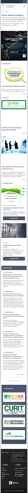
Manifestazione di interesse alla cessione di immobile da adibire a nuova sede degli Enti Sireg (13, 276)
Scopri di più (14, 52)
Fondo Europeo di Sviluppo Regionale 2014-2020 (11, 129)
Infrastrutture (5, 474)
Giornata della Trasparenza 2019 (13, 86)
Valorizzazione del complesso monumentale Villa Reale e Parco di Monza (13, 316)
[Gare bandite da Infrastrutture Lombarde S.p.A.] (14, 151)
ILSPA (2, 11)
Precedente (11, 380)
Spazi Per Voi (18, 472)
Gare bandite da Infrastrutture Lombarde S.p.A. (12, 168)
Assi (2, 478)
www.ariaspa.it (14, 25)
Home (7, 11)
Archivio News (20, 374)
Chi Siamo (4, 470)
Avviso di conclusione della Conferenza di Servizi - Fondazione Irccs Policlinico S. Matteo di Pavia (13, 335)
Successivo (17, 380)
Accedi (23, 94)
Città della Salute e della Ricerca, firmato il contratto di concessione (13, 295)
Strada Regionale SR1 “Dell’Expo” (19, 475)
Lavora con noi (19, 470)
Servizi (3, 476)
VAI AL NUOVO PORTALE (12, 15)
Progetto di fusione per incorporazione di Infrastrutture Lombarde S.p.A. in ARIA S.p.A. (12, 356)
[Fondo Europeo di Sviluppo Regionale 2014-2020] (14, 112)
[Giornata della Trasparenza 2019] (14, 75)
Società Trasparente (20, 468)
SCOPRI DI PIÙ (14, 218)
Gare (2, 472)
